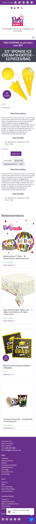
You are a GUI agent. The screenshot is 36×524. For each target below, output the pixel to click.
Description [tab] (8, 160)
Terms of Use (5, 508)
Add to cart (16, 154)
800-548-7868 (9, 2)
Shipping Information (8, 501)
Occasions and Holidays (9, 465)
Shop (3, 455)
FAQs (3, 484)
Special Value (5, 474)
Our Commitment (7, 486)
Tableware (4, 458)
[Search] (21, 8)
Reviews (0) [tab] (18, 160)
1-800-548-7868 (10, 448)
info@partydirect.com (13, 450)
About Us (4, 482)
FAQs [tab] (21, 164)
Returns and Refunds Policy (10, 504)
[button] (31, 70)
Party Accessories (7, 460)
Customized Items (7, 472)
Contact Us (5, 499)
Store (3, 479)
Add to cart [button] (7, 374)
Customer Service (7, 496)
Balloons (4, 463)
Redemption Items (7, 467)
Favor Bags (5, 469)
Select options (8, 265)
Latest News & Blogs (8, 489)
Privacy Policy (5, 506)
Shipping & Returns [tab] (10, 164)
